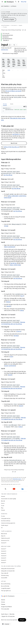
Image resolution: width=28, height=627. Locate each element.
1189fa (21, 310)
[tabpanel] (14, 109)
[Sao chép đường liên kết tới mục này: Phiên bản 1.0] (11, 163)
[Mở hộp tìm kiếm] (16, 2)
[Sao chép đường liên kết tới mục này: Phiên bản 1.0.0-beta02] (16, 340)
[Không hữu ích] (25, 30)
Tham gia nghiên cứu (6, 590)
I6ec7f (22, 296)
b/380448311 (15, 196)
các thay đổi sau (8, 175)
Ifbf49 (6, 247)
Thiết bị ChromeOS (5, 538)
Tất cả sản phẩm (5, 609)
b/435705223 (7, 197)
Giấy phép (12, 614)
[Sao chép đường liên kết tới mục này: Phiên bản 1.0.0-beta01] (16, 379)
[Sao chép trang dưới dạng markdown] (14, 45)
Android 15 (3, 553)
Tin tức (2, 505)
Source (2, 503)
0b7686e (16, 335)
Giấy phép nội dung (17, 479)
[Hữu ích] (23, 30)
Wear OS (3, 536)
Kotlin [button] (11, 104)
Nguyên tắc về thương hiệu (8, 616)
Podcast (3, 510)
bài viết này (14, 263)
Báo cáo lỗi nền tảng (5, 583)
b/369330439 (11, 247)
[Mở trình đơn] (2, 1)
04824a (8, 302)
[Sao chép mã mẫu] (26, 106)
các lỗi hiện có (16, 134)
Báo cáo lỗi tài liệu (5, 586)
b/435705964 (22, 196)
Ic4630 (6, 366)
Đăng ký (22, 620)
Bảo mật (3, 501)
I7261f (11, 356)
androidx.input (4, 49)
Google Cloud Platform (6, 606)
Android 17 (3, 548)
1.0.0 (9, 70)
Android (3, 496)
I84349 (21, 406)
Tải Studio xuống (5, 575)
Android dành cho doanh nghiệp (8, 498)
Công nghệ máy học (5, 518)
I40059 (10, 375)
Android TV (3, 542)
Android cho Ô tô (5, 540)
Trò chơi (3, 516)
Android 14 (3, 555)
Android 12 (3, 560)
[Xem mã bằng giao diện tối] (24, 106)
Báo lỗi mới (14, 143)
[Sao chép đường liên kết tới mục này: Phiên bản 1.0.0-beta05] (16, 230)
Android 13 (3, 558)
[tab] (5, 104)
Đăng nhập (23, 1)
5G (2, 527)
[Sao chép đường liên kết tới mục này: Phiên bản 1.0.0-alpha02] (17, 410)
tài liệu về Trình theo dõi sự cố (11, 147)
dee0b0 (9, 306)
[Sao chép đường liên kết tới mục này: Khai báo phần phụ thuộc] (23, 84)
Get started (5, 6)
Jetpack (13, 6)
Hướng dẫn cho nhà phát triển (8, 571)
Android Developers (5, 25)
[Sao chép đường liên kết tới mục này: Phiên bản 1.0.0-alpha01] (17, 431)
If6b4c (11, 265)
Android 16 (3, 551)
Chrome (3, 602)
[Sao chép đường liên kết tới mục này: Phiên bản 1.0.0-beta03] (16, 315)
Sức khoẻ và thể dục (5, 520)
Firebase (3, 604)
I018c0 (20, 427)
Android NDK (4, 577)
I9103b (6, 226)
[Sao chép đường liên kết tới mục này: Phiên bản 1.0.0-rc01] (14, 179)
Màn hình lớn (4, 533)
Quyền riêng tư (4, 525)
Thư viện (5, 27)
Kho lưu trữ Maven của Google (13, 91)
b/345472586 (17, 265)
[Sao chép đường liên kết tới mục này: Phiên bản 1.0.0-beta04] (16, 269)
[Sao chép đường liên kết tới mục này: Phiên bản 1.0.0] (11, 166)
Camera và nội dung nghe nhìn (8, 523)
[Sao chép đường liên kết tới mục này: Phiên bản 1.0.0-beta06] (16, 202)
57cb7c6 (19, 331)
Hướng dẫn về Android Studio (8, 568)
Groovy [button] (5, 104)
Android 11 (3, 562)
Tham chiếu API (4, 573)
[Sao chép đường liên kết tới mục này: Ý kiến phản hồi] (15, 126)
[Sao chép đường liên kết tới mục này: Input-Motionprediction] (22, 159)
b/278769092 (12, 366)
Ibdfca (9, 196)
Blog (2, 508)
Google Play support (5, 588)
